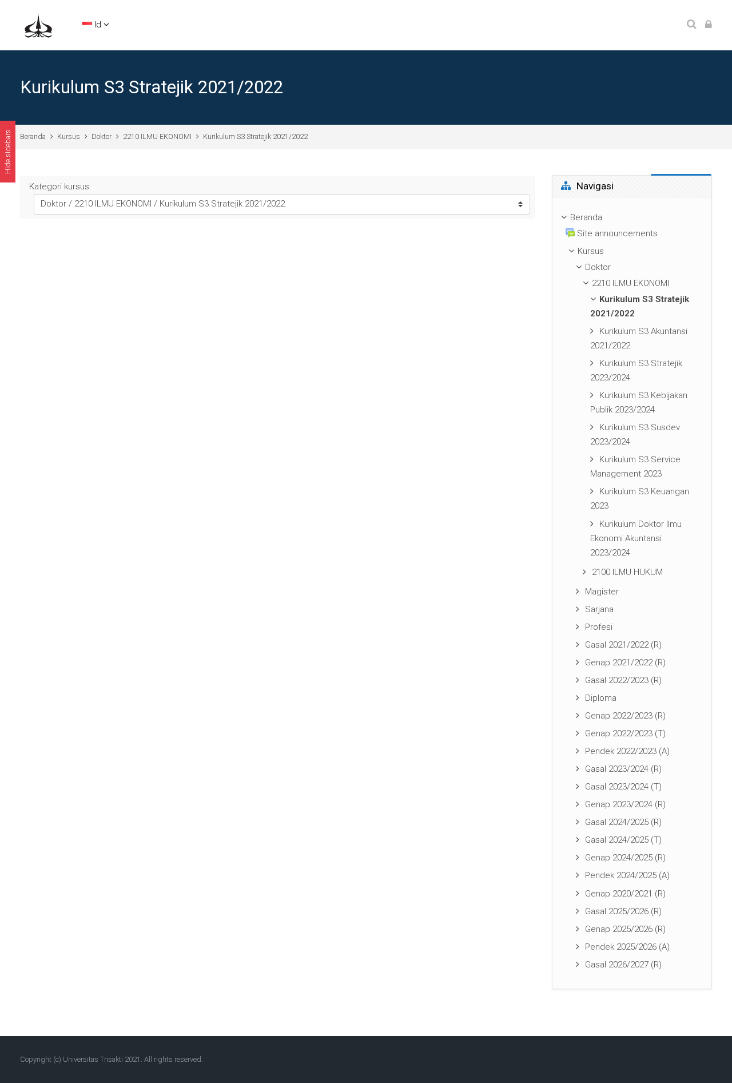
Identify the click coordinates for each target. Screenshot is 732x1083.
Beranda (33, 136)
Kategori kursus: (60, 186)
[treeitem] (632, 593)
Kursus (68, 136)
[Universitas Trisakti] (38, 24)
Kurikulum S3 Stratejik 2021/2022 (255, 136)
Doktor (102, 136)
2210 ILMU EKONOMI (157, 136)
